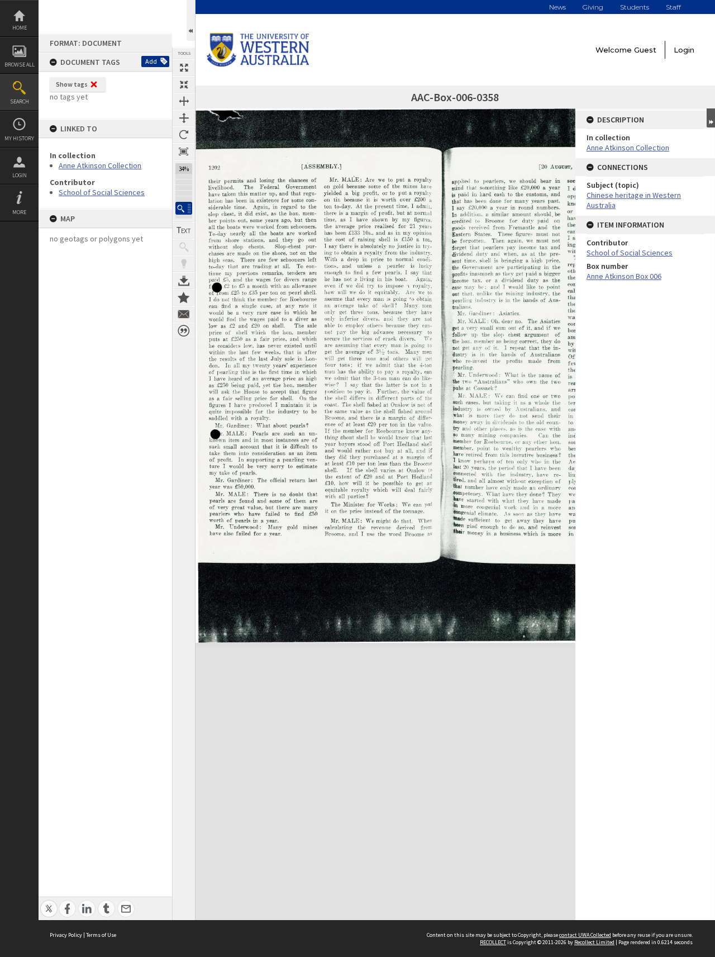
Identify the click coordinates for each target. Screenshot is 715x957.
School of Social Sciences (102, 192)
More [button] (19, 212)
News (557, 7)
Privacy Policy (66, 935)
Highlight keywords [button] (184, 263)
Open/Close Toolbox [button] (191, 20)
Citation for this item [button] (184, 331)
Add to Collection (184, 297)
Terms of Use (101, 935)
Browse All (19, 64)
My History (19, 138)
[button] (183, 208)
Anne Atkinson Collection (100, 165)
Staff (673, 7)
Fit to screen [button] (184, 84)
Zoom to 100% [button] (184, 151)
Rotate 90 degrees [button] (184, 134)
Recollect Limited (594, 942)
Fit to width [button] (184, 101)
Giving (593, 7)
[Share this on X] (49, 902)
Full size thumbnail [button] (184, 67)
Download (184, 280)
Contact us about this (184, 314)
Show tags (72, 84)
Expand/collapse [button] (711, 117)
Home (19, 27)
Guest (645, 49)
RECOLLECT (493, 942)
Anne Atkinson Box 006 (624, 276)
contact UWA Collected (585, 935)
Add (151, 61)
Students (634, 7)
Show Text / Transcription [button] (184, 230)
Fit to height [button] (184, 118)
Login (19, 175)
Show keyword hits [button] (184, 247)
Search (19, 101)
